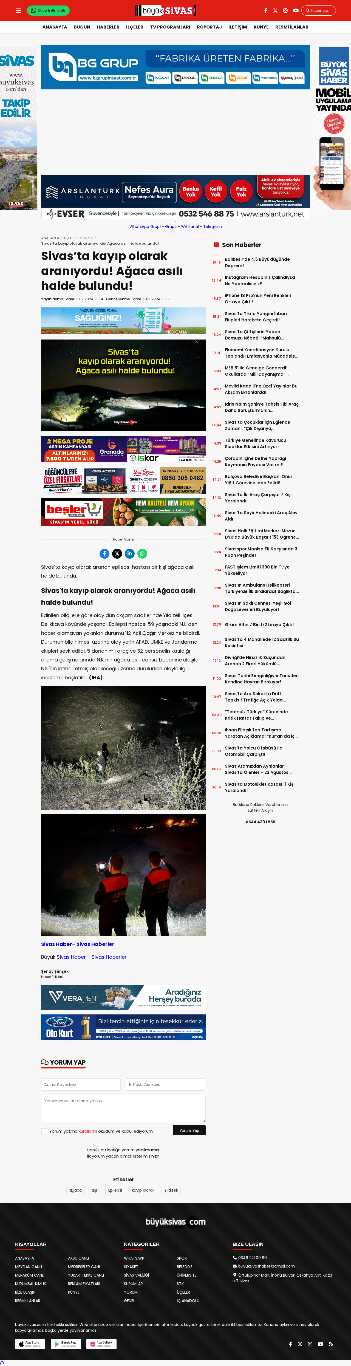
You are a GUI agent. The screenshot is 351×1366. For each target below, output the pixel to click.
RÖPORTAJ (209, 27)
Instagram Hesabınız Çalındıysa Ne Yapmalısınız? (260, 281)
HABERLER (108, 27)
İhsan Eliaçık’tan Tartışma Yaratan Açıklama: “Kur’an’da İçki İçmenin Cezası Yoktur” (261, 733)
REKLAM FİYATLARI (84, 1283)
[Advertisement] (175, 129)
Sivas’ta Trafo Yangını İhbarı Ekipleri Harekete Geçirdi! (256, 317)
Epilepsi (115, 1190)
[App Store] (30, 1344)
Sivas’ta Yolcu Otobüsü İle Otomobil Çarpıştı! (253, 751)
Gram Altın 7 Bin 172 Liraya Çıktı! (259, 624)
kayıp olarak (143, 1190)
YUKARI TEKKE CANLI (86, 1275)
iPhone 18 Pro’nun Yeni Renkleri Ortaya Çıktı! (258, 299)
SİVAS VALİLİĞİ (136, 1275)
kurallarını (88, 1131)
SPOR (182, 1258)
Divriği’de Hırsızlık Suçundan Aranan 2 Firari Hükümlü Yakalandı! (255, 661)
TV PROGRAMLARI (170, 27)
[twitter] (275, 10)
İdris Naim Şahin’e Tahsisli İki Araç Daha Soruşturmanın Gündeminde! (262, 407)
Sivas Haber (56, 944)
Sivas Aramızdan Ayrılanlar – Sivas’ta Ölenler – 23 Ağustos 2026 (256, 769)
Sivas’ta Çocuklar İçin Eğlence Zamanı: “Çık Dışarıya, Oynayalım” (257, 425)
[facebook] (265, 10)
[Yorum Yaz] (2, 1363)
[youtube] (296, 10)
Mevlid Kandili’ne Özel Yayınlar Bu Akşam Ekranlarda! (261, 389)
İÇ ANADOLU (188, 1300)
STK (180, 1283)
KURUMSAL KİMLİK (30, 1283)
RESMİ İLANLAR (291, 27)
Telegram (212, 226)
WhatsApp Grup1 (145, 226)
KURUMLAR (133, 1283)
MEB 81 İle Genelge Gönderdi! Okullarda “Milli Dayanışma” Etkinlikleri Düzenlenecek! (256, 371)
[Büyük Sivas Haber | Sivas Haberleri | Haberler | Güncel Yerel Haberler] (165, 10)
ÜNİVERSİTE (187, 1275)
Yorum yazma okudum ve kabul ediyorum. (101, 1131)
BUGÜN (82, 27)
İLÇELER (134, 27)
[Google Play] (66, 1344)
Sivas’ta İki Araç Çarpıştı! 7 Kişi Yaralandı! (258, 498)
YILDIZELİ (87, 238)
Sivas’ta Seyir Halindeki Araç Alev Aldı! (261, 516)
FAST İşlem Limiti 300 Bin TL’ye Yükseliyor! (257, 570)
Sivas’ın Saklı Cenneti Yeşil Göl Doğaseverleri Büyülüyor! (258, 606)
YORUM (131, 1292)
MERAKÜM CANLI (29, 1275)
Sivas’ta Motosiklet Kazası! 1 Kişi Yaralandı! (260, 787)
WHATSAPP (134, 1258)
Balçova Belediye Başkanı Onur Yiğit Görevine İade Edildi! (258, 480)
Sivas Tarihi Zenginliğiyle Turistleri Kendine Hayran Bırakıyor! (262, 679)
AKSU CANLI (78, 1258)
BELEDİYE (185, 1266)
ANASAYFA (55, 27)
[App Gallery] (101, 1344)
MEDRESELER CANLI (84, 1266)
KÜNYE (261, 27)
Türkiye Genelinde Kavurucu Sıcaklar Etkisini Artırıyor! (255, 443)
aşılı (95, 1190)
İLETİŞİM (237, 27)
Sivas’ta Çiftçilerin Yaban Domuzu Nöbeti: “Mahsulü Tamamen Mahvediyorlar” (253, 335)
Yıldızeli (171, 1190)
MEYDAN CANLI (28, 1266)
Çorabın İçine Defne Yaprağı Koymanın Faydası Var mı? (255, 462)
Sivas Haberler (95, 944)
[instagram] (285, 10)
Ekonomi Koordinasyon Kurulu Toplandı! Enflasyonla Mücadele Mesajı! (260, 353)
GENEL (129, 1300)
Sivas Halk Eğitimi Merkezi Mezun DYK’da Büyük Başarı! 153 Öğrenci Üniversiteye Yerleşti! (261, 534)
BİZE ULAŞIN (25, 1292)
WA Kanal (190, 226)
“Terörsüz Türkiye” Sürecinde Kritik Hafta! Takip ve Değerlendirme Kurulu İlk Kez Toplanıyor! (256, 715)
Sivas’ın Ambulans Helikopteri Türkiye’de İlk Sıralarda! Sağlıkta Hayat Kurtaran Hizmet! (260, 588)
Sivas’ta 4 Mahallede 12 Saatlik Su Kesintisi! (262, 643)
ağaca (75, 1190)
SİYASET (131, 1266)
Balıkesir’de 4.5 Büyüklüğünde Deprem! (257, 262)
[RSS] (331, 1344)
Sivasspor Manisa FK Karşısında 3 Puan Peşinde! (261, 552)
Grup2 (171, 226)
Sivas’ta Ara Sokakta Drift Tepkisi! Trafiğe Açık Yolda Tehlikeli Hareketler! (254, 697)
